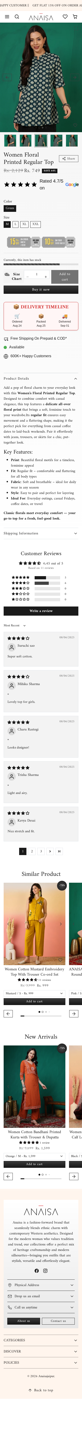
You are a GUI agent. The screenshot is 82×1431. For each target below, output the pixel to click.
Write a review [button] (41, 611)
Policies (11, 1363)
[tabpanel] (41, 950)
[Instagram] (45, 1270)
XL (24, 224)
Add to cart (64, 277)
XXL (35, 224)
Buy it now (41, 289)
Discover (12, 1351)
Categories (14, 1340)
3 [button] (41, 851)
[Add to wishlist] (75, 125)
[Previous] (8, 924)
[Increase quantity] (45, 277)
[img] (18, 638)
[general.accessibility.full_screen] (76, 28)
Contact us (58, 1321)
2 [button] (32, 851)
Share (71, 159)
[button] (7, 17)
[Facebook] (37, 1270)
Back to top (43, 1390)
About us (23, 1321)
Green (10, 208)
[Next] (60, 924)
